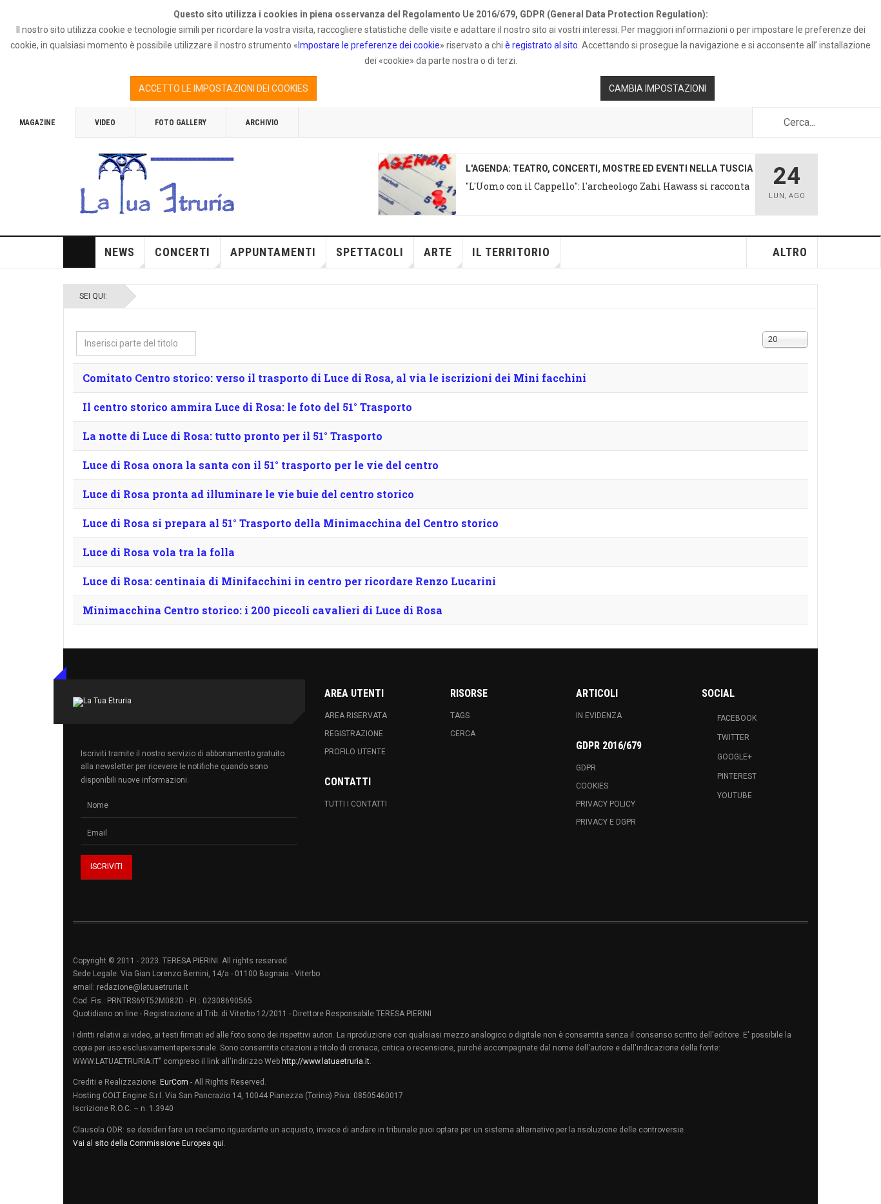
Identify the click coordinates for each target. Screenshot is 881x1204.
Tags (460, 715)
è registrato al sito (540, 45)
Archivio (262, 122)
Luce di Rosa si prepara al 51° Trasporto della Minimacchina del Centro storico (291, 523)
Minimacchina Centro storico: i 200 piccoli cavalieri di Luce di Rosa (262, 610)
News (119, 252)
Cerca (462, 733)
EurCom (174, 1082)
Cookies (592, 785)
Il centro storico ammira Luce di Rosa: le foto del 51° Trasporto (247, 407)
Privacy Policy (605, 803)
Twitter (733, 737)
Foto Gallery (180, 122)
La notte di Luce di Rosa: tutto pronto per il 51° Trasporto (232, 436)
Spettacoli (370, 252)
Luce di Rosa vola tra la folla (159, 552)
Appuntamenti (273, 252)
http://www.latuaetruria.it (326, 1061)
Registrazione (353, 733)
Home (79, 252)
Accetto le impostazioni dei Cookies (223, 88)
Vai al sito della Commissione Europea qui (148, 1143)
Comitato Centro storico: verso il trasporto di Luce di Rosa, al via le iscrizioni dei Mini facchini (334, 378)
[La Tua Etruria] (156, 185)
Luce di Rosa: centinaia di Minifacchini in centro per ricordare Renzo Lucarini (289, 581)
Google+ (734, 756)
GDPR (586, 767)
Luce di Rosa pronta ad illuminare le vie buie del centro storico (248, 494)
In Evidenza (599, 715)
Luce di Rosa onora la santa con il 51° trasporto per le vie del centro (261, 465)
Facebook (737, 718)
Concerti (182, 252)
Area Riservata (355, 715)
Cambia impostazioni (657, 88)
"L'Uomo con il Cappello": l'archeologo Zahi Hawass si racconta (607, 186)
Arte (438, 252)
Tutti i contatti (355, 803)
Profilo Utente (355, 751)
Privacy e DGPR (606, 822)
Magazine (37, 122)
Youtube (734, 795)
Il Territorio (511, 252)
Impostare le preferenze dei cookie (369, 45)
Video (105, 122)
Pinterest (737, 776)
